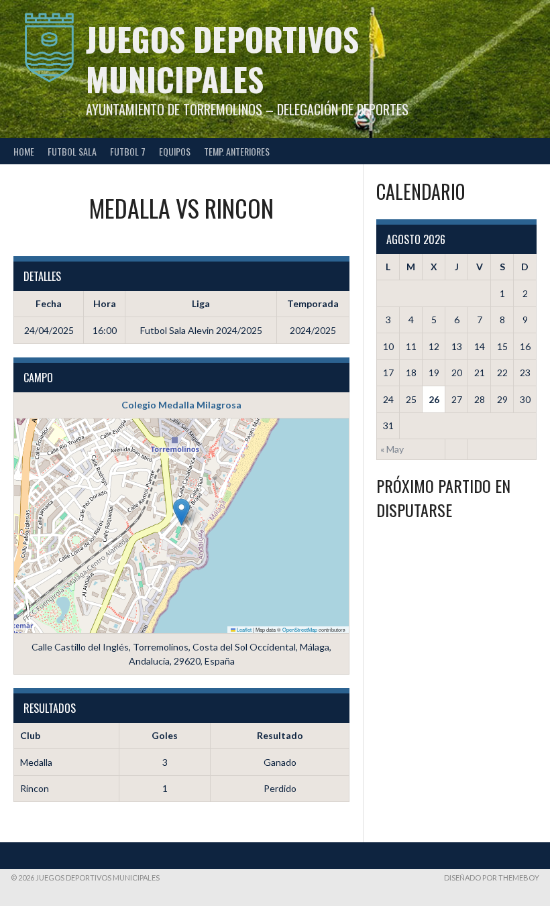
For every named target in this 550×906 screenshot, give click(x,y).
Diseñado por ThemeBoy (491, 877)
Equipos (174, 151)
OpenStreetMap (299, 629)
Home (23, 151)
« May (392, 449)
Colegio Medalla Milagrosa (181, 404)
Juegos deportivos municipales (222, 59)
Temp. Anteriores (237, 151)
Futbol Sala (72, 151)
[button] (181, 512)
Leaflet (243, 629)
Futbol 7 (128, 151)
